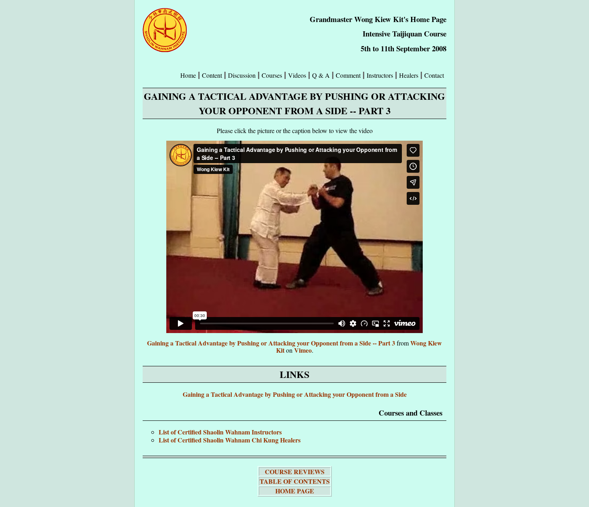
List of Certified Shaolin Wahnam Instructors (220, 431)
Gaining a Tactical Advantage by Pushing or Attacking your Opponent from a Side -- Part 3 (271, 342)
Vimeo (303, 350)
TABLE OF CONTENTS (295, 481)
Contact (434, 75)
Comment (348, 75)
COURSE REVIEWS (295, 471)
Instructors (380, 75)
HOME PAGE (294, 490)
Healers (408, 75)
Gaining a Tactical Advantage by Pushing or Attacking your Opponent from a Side (295, 394)
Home (188, 75)
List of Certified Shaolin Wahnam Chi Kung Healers (230, 439)
